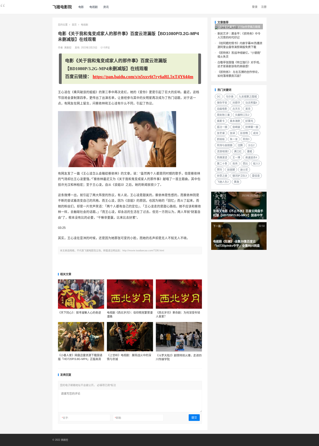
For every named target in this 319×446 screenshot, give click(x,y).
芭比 (245, 163)
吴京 (248, 108)
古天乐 (236, 108)
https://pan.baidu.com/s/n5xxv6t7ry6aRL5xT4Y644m (143, 76)
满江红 (238, 151)
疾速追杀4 (251, 157)
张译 (232, 133)
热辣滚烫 (222, 157)
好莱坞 (249, 120)
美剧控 (68, 47)
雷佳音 (256, 175)
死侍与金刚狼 (224, 145)
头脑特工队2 (242, 114)
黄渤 (236, 181)
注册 (264, 6)
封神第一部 (251, 126)
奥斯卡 (221, 120)
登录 (255, 6)
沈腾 (240, 145)
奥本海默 (235, 120)
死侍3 (246, 139)
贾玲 (219, 169)
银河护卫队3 (239, 175)
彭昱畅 (244, 133)
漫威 (249, 151)
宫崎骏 (236, 126)
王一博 (236, 157)
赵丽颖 (231, 169)
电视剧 (93, 6)
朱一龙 (234, 139)
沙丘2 (251, 145)
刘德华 (236, 102)
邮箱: (118, 417)
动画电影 (222, 108)
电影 (81, 6)
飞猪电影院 (62, 7)
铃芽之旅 (222, 175)
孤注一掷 (222, 126)
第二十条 (222, 163)
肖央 (235, 163)
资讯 (106, 6)
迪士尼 (244, 169)
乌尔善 (230, 96)
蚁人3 (256, 163)
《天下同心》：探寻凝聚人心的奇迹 (79, 312)
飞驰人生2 (223, 181)
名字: (65, 417)
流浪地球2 (223, 151)
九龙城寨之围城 (248, 96)
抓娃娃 (221, 139)
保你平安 (222, 102)
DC (219, 96)
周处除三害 (223, 114)
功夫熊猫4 (251, 102)
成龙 (255, 133)
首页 (74, 24)
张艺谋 (221, 133)
